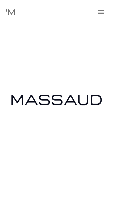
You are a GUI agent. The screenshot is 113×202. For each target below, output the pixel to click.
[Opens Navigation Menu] (101, 12)
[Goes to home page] (10, 12)
